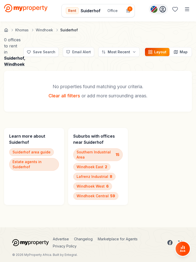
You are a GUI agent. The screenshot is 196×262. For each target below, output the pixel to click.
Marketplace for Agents (118, 239)
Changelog (83, 239)
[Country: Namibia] (158, 9)
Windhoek (14, 64)
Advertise (61, 239)
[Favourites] (175, 9)
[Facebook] (170, 242)
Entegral (71, 255)
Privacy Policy (65, 246)
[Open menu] (187, 9)
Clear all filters (64, 95)
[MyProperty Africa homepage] (30, 242)
